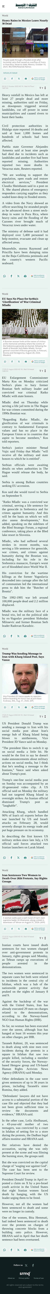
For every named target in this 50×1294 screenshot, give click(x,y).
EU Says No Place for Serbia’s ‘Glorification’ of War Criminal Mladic (21, 299)
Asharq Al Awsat (10, 70)
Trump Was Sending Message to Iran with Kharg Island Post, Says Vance (23, 654)
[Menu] (2, 5)
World (5, 13)
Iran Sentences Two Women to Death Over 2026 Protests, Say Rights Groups (24, 876)
